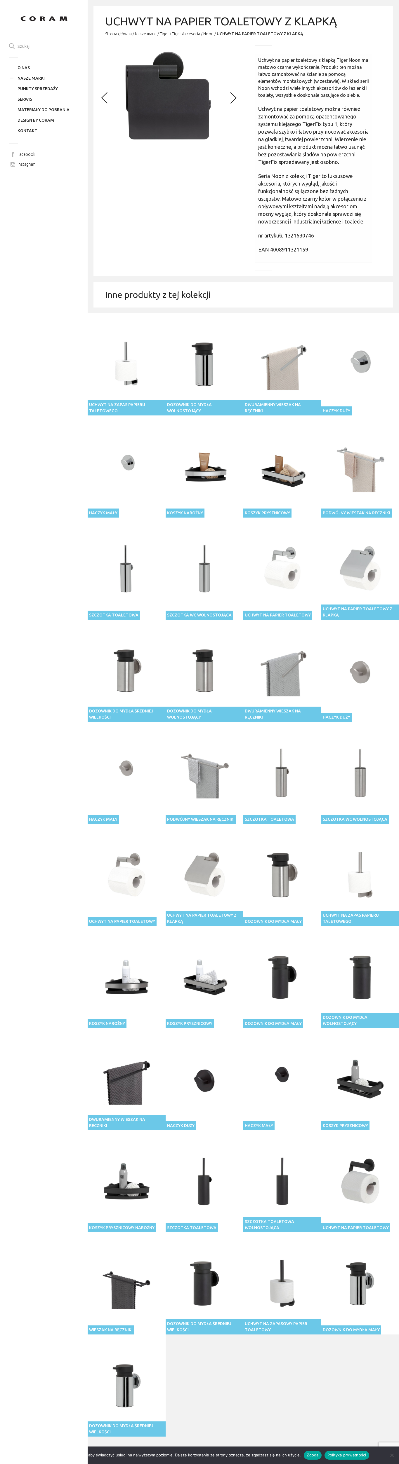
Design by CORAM (36, 120)
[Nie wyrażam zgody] (392, 1455)
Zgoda (312, 1455)
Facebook (26, 154)
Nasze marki (31, 78)
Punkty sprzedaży (38, 88)
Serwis (25, 99)
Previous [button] (104, 96)
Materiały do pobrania (44, 109)
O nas (24, 67)
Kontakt (27, 130)
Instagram (26, 164)
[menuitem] (44, 67)
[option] (168, 96)
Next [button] (232, 96)
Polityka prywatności (346, 1455)
